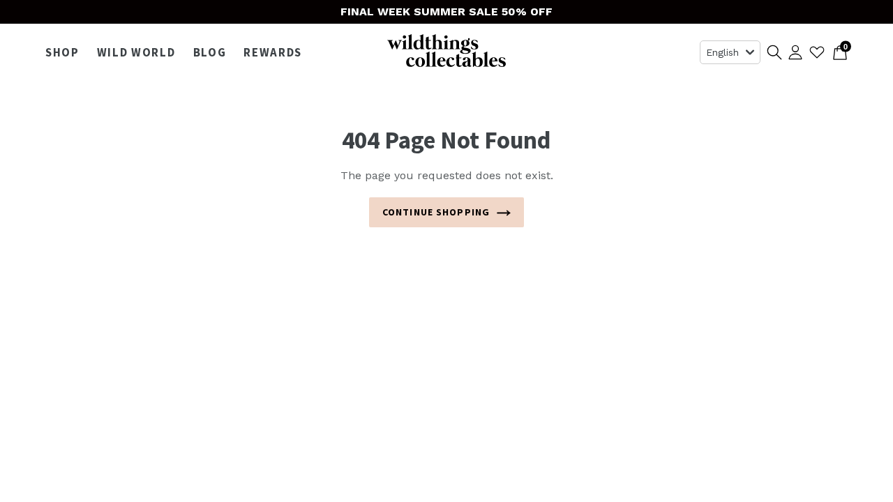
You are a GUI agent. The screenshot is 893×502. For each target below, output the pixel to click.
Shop (66, 52)
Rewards (272, 52)
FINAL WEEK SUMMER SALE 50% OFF (446, 11)
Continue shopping (436, 212)
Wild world (140, 52)
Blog (210, 52)
